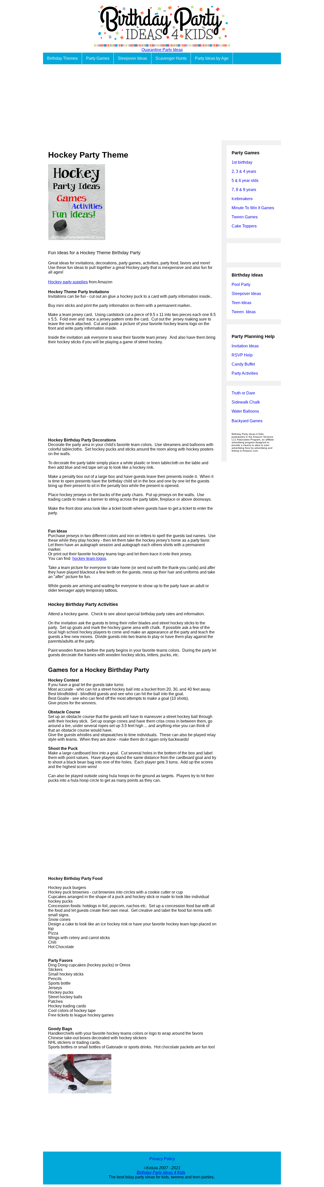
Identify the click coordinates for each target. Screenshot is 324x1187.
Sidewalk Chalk (246, 402)
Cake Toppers (244, 226)
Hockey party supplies (68, 282)
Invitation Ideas (245, 346)
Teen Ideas (242, 303)
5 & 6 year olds (245, 180)
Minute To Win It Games (253, 208)
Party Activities (245, 373)
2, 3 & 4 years (244, 171)
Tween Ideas (244, 312)
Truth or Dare (243, 393)
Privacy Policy (162, 1159)
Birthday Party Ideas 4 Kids (161, 1172)
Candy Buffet (243, 364)
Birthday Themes (62, 58)
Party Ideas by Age (212, 58)
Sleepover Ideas (132, 58)
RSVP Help (242, 355)
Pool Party (241, 284)
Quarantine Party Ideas (162, 50)
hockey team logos (89, 558)
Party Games (97, 58)
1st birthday (242, 162)
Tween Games (245, 217)
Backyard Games (247, 421)
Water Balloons (245, 411)
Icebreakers (242, 199)
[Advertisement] (162, 102)
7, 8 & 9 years (244, 189)
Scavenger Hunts (171, 58)
